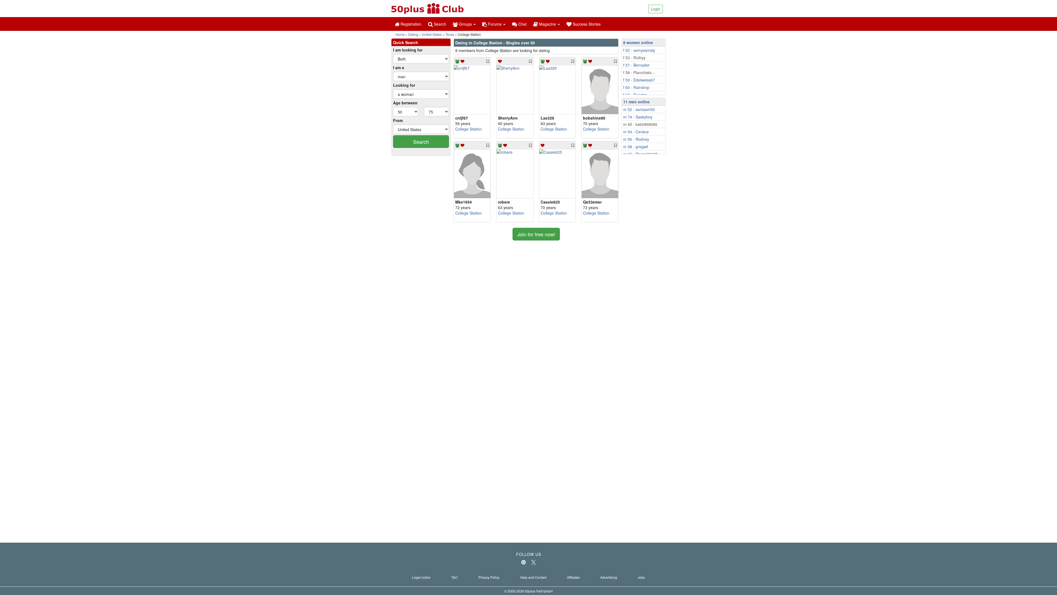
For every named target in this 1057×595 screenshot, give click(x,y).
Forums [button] (495, 24)
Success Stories (586, 24)
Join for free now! (536, 234)
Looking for (404, 85)
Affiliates (573, 577)
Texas (449, 34)
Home (400, 34)
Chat (522, 24)
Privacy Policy (488, 577)
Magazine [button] (547, 24)
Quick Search (405, 42)
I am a (398, 67)
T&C (454, 577)
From (398, 120)
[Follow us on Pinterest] (523, 562)
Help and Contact (533, 577)
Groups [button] (465, 24)
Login (655, 9)
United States (432, 34)
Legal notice (421, 577)
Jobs (641, 577)
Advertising (608, 577)
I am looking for (408, 50)
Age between (405, 103)
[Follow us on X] (533, 562)
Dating (413, 34)
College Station (468, 129)
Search (439, 24)
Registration (410, 24)
